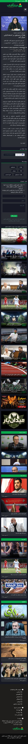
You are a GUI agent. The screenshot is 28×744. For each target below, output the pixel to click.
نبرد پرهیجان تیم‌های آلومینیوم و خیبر (14, 274)
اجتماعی (18, 697)
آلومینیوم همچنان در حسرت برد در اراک (14, 308)
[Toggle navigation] (25, 9)
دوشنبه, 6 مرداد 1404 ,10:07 (16, 49)
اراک (21, 171)
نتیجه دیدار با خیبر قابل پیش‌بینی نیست (14, 358)
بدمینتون (13, 167)
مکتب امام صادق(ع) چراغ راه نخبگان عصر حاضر (18, 616)
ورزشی (18, 702)
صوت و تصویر (16, 704)
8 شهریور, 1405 (23, 640)
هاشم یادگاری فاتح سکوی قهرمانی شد (14, 375)
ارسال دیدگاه (14, 216)
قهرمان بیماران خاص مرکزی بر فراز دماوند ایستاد (14, 240)
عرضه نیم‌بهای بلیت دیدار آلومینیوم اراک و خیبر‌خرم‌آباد (14, 390)
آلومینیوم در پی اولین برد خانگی (14, 325)
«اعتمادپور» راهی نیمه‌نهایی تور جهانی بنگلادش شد (14, 340)
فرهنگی (18, 699)
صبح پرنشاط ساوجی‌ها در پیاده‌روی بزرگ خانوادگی (14, 257)
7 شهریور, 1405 (23, 448)
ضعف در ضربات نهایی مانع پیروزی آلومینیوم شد (14, 290)
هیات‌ (20, 167)
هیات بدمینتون (18, 175)
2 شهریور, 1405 (5, 515)
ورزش (14, 171)
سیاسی (18, 692)
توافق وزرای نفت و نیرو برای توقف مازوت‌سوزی (18, 446)
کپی (19, 155)
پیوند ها (18, 710)
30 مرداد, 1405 (5, 535)
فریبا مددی (8, 175)
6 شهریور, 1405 (5, 576)
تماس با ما (17, 715)
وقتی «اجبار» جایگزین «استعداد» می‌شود (19, 553)
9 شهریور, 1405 (23, 555)
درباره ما (18, 712)
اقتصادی (18, 694)
